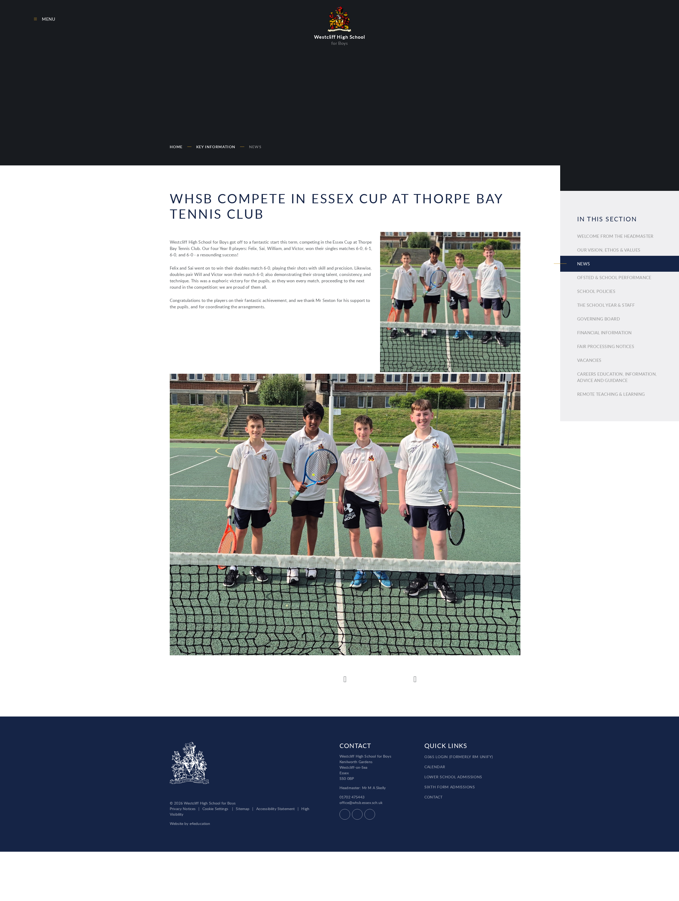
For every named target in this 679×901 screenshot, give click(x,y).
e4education (200, 823)
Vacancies (589, 360)
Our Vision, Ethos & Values (608, 250)
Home (176, 146)
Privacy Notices (182, 808)
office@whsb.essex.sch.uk (361, 802)
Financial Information (604, 333)
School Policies (596, 291)
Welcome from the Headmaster (615, 236)
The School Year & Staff (606, 305)
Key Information (216, 146)
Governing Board (598, 319)
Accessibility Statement (275, 808)
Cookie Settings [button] (215, 808)
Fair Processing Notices (605, 346)
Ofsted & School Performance (614, 277)
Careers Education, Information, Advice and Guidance (617, 377)
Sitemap (242, 808)
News (255, 146)
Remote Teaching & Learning (611, 394)
